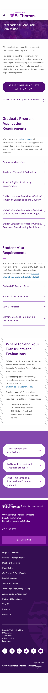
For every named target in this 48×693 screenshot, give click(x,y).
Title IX (5, 604)
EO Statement (7, 633)
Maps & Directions (10, 552)
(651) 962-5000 (9, 529)
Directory (6, 614)
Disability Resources (11, 562)
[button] (24, 162)
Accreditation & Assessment (14, 594)
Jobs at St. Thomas (10, 583)
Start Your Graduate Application (24, 87)
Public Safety (8, 568)
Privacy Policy (8, 638)
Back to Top (39, 662)
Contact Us (26, 539)
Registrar (6, 609)
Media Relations (9, 578)
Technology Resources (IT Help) (16, 588)
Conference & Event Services (14, 573)
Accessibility (7, 635)
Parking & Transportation (13, 557)
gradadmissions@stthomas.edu (19, 387)
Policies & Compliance (12, 599)
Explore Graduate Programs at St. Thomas (21, 99)
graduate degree (25, 139)
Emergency (6, 641)
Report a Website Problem (12, 630)
